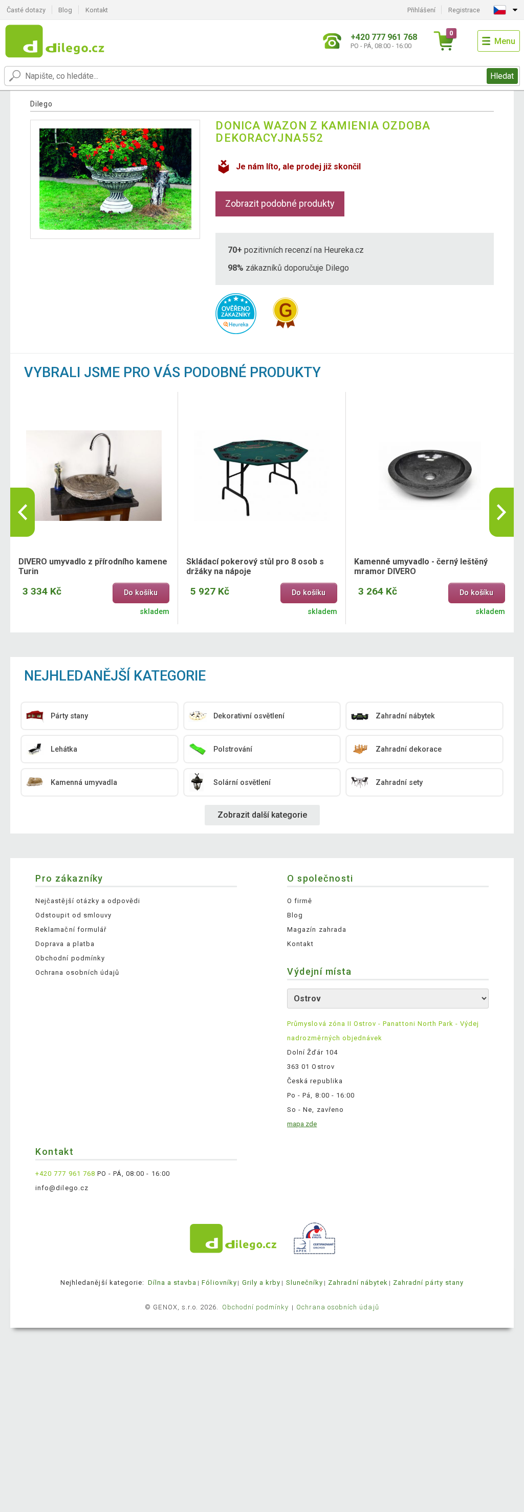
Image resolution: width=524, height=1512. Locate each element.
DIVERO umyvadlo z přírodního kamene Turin (92, 566)
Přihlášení (421, 10)
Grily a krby (261, 1282)
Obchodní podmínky (70, 958)
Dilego (41, 104)
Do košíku (141, 592)
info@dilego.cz (62, 1188)
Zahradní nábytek (358, 1282)
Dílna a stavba (172, 1282)
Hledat (502, 76)
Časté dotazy (26, 10)
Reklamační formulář (70, 929)
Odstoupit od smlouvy (73, 915)
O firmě (299, 901)
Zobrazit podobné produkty (280, 203)
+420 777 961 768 (65, 1173)
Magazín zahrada (316, 929)
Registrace (464, 10)
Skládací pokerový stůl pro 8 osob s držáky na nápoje (255, 566)
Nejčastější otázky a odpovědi (87, 901)
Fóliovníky (219, 1282)
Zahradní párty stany (428, 1282)
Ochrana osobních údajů (77, 972)
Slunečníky (304, 1282)
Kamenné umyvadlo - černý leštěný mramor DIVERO (421, 566)
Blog (65, 10)
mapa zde (302, 1124)
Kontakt (96, 10)
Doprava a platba (65, 944)
